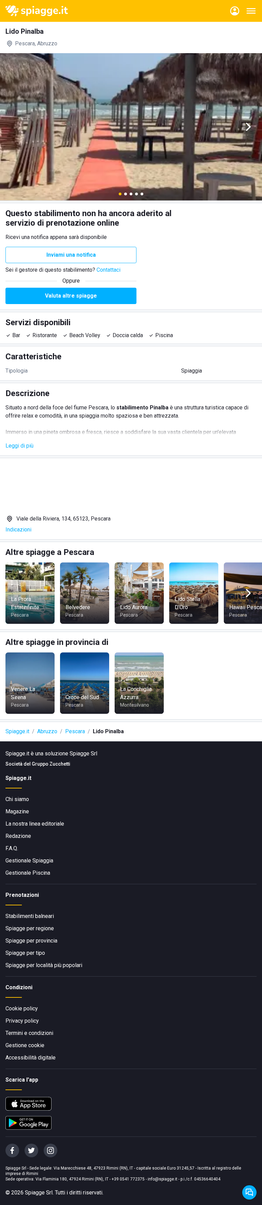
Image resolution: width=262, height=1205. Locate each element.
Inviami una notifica (71, 255)
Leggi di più (19, 445)
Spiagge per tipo (25, 953)
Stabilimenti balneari (29, 916)
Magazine (17, 811)
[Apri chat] (249, 1192)
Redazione (18, 836)
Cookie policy (21, 1008)
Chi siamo (17, 799)
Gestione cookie (24, 1045)
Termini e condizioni (29, 1033)
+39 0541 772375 (128, 1179)
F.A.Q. (11, 848)
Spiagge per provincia (31, 940)
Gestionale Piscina (27, 873)
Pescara (75, 731)
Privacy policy (22, 1021)
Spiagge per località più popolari (43, 965)
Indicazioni (18, 529)
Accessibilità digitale (30, 1057)
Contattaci (108, 270)
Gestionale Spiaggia (29, 860)
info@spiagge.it (162, 1179)
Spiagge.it (17, 731)
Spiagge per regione (29, 928)
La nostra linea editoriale (34, 823)
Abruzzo (47, 731)
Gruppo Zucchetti (51, 764)
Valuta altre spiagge (71, 295)
